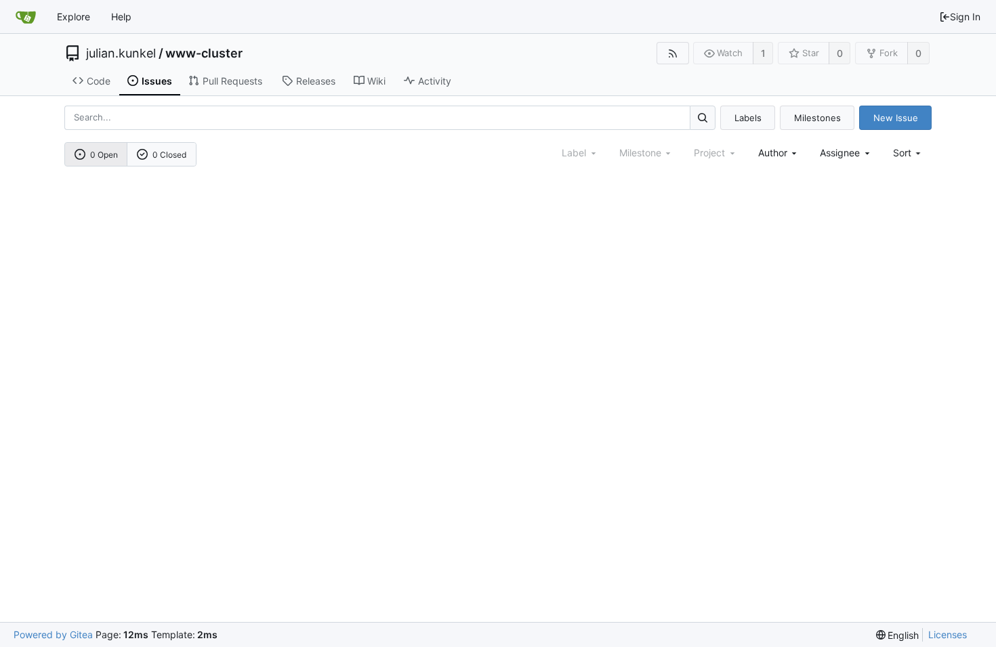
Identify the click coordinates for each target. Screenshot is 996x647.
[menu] (908, 152)
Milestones (817, 117)
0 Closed (169, 155)
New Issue (895, 117)
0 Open (104, 155)
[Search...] (702, 117)
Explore (73, 16)
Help (121, 16)
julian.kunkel (121, 53)
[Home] (26, 17)
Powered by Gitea (53, 634)
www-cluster (204, 53)
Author (772, 152)
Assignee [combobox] (840, 152)
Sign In (965, 16)
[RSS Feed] (672, 53)
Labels (748, 117)
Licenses (947, 634)
